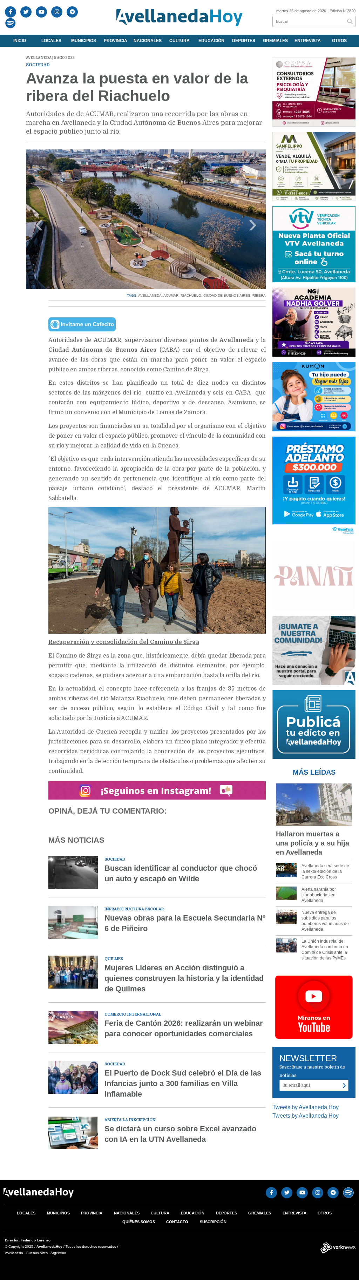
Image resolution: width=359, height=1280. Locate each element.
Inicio (19, 40)
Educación (211, 40)
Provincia (115, 40)
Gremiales (275, 40)
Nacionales (148, 40)
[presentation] (39, 227)
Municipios (83, 40)
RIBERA (259, 295)
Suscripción (213, 1222)
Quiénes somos (138, 1222)
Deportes (243, 40)
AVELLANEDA (150, 295)
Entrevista (307, 40)
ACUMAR (170, 295)
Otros (339, 40)
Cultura (179, 40)
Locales (51, 40)
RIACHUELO (191, 295)
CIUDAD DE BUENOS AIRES (226, 295)
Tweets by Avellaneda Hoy (305, 1107)
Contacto (177, 1222)
